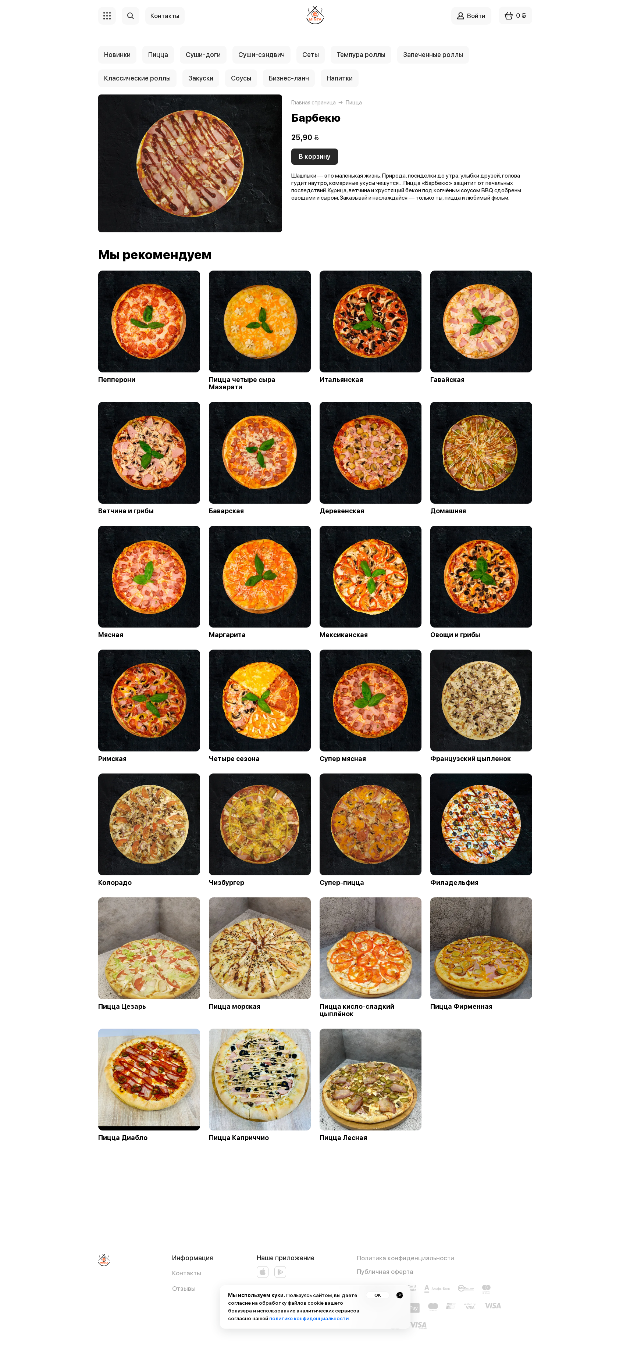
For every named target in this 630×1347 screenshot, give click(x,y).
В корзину (315, 156)
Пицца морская (234, 1006)
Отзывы (184, 1288)
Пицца (158, 54)
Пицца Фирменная (461, 1006)
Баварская (226, 511)
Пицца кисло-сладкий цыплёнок (357, 1010)
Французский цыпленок (470, 758)
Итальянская (341, 379)
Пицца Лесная (343, 1137)
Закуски (200, 78)
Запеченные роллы (433, 54)
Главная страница (313, 102)
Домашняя (448, 511)
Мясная (110, 635)
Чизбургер (226, 882)
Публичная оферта (385, 1271)
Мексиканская (344, 635)
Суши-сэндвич (261, 54)
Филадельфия (454, 882)
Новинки (117, 54)
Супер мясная (343, 758)
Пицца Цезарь (122, 1006)
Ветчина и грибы (126, 511)
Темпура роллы (361, 54)
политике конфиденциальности (309, 1318)
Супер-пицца (342, 882)
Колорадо (115, 882)
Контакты (186, 1273)
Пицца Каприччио (239, 1137)
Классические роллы (137, 78)
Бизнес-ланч (289, 78)
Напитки (340, 78)
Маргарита (227, 635)
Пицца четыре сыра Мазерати (242, 383)
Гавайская (447, 379)
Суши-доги (203, 54)
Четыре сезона (234, 758)
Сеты (310, 54)
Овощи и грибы (455, 635)
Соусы (241, 78)
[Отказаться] (399, 1295)
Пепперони (116, 379)
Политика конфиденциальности (405, 1258)
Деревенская (342, 511)
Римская (112, 758)
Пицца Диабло (122, 1137)
